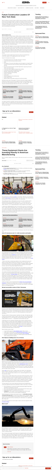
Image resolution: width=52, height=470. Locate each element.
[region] (26, 468)
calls (5, 370)
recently (15, 196)
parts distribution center (18, 331)
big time (5, 169)
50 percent (14, 254)
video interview (8, 197)
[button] (2, 2)
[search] (4, 2)
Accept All (48, 468)
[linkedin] (16, 163)
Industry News (4, 147)
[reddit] (19, 163)
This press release (14, 274)
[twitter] (17, 163)
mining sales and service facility (22, 332)
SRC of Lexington (26, 333)
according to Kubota (5, 401)
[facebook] (14, 163)
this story (21, 326)
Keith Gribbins (4, 160)
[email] (20, 163)
